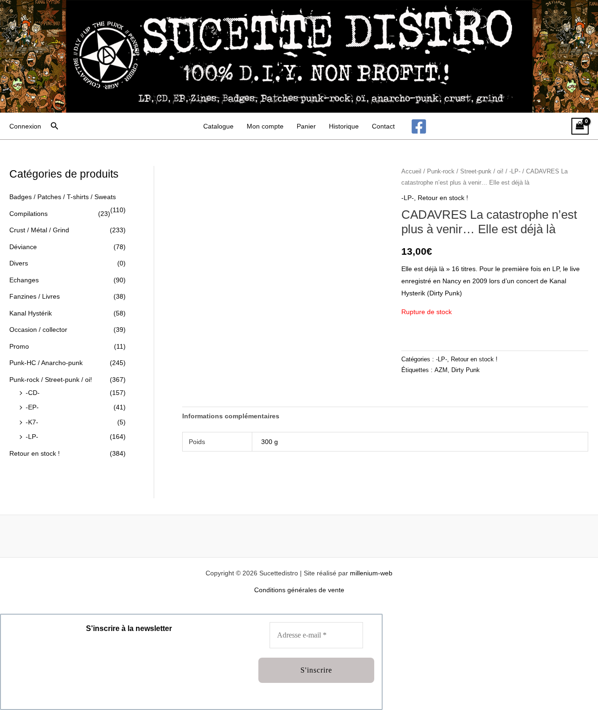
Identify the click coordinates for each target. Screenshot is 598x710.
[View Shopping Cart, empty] (580, 126)
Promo (19, 346)
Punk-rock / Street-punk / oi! (50, 379)
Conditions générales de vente (299, 590)
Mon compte (265, 126)
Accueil (411, 171)
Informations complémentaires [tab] (230, 416)
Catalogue (218, 126)
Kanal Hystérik (30, 313)
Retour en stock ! (34, 453)
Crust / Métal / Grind (39, 230)
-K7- (32, 422)
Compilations (28, 213)
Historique (344, 126)
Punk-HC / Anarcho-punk (46, 362)
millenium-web (371, 573)
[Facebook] (419, 126)
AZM (441, 370)
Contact (383, 126)
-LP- (32, 436)
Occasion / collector (38, 329)
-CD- (33, 392)
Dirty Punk (465, 370)
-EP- (32, 407)
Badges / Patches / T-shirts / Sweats (62, 197)
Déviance (23, 247)
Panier (306, 126)
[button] (54, 126)
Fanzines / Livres (34, 296)
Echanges (24, 280)
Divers (18, 263)
